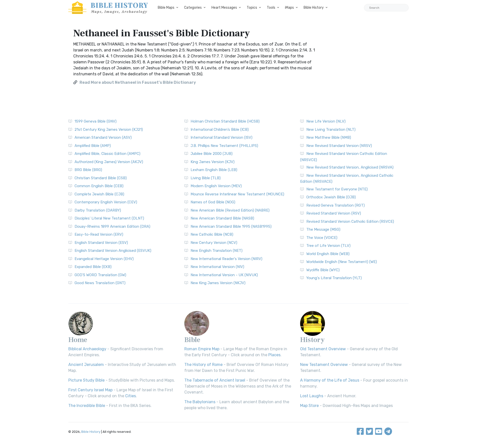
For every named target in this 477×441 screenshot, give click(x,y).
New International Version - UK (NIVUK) (224, 275)
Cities (130, 396)
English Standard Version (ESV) (101, 242)
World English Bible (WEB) (328, 254)
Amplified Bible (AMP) (93, 145)
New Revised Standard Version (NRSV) (339, 145)
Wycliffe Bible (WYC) (323, 270)
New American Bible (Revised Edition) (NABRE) (230, 210)
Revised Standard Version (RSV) (333, 213)
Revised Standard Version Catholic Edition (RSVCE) (350, 221)
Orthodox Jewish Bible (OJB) (331, 197)
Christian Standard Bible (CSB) (101, 178)
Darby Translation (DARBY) (98, 210)
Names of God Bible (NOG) (213, 202)
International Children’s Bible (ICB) (220, 129)
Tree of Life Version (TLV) (328, 245)
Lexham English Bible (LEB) (214, 170)
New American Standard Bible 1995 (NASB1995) (231, 226)
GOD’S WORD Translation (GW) (100, 275)
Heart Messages (224, 7)
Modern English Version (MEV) (216, 186)
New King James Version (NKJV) (218, 283)
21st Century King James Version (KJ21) (109, 129)
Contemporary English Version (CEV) (106, 202)
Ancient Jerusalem (86, 364)
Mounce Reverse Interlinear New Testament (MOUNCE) (237, 194)
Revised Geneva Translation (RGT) (335, 205)
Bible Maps (166, 7)
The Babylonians (199, 401)
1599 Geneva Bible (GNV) (96, 121)
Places (274, 355)
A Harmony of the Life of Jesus (329, 380)
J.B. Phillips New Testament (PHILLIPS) (224, 145)
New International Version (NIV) (217, 267)
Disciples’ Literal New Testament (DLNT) (109, 218)
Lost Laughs (311, 396)
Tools (271, 7)
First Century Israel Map (90, 390)
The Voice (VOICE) (321, 237)
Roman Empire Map (201, 349)
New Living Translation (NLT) (331, 129)
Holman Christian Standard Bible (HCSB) (225, 121)
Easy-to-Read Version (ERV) (99, 234)
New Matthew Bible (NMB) (328, 137)
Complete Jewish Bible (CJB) (99, 194)
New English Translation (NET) (216, 250)
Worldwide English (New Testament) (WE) (341, 262)
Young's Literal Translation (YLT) (334, 278)
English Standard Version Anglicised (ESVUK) (113, 250)
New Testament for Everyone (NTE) (337, 189)
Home (77, 339)
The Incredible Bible (86, 405)
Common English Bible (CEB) (99, 186)
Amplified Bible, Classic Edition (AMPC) (107, 153)
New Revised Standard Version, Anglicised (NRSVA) (350, 167)
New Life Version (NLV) (326, 121)
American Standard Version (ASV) (103, 137)
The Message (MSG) (323, 229)
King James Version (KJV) (213, 162)
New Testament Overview (324, 364)
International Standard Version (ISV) (221, 137)
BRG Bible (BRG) (88, 170)
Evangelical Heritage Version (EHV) (104, 259)
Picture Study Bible (86, 380)
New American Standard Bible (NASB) (222, 218)
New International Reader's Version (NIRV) (226, 259)
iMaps (289, 7)
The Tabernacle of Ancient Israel (214, 380)
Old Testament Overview (323, 349)
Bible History (314, 7)
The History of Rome (203, 364)
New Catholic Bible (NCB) (212, 234)
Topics (252, 7)
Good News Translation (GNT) (100, 283)
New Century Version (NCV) (214, 242)
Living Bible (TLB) (206, 178)
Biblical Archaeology (87, 349)
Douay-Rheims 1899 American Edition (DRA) (112, 226)
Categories (193, 7)
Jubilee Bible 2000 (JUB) (212, 153)
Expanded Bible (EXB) (93, 267)
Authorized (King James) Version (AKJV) (109, 162)
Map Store (309, 405)
